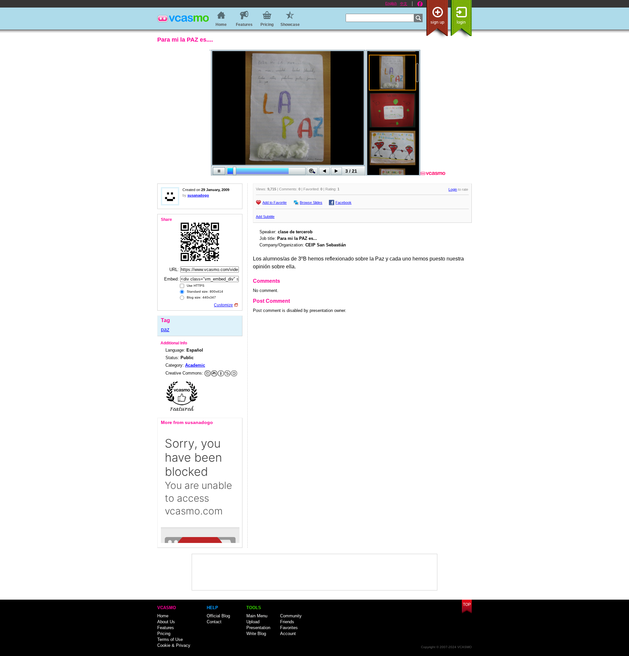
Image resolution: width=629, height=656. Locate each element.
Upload (252, 621)
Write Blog (256, 633)
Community (291, 615)
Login (461, 22)
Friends (287, 621)
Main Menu (256, 615)
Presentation (258, 627)
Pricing (163, 633)
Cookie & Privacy (173, 645)
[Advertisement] (314, 572)
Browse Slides (311, 202)
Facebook (420, 4)
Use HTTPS (195, 285)
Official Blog (218, 615)
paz (165, 329)
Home (162, 615)
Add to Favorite (274, 202)
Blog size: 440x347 (201, 297)
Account (288, 633)
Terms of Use (170, 639)
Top (467, 604)
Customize (223, 305)
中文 (403, 4)
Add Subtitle (265, 217)
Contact (214, 621)
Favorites (289, 627)
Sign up (437, 22)
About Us (166, 621)
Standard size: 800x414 (204, 291)
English (391, 3)
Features (165, 627)
